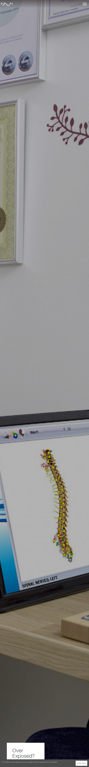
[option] (44, 383)
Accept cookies (81, 763)
